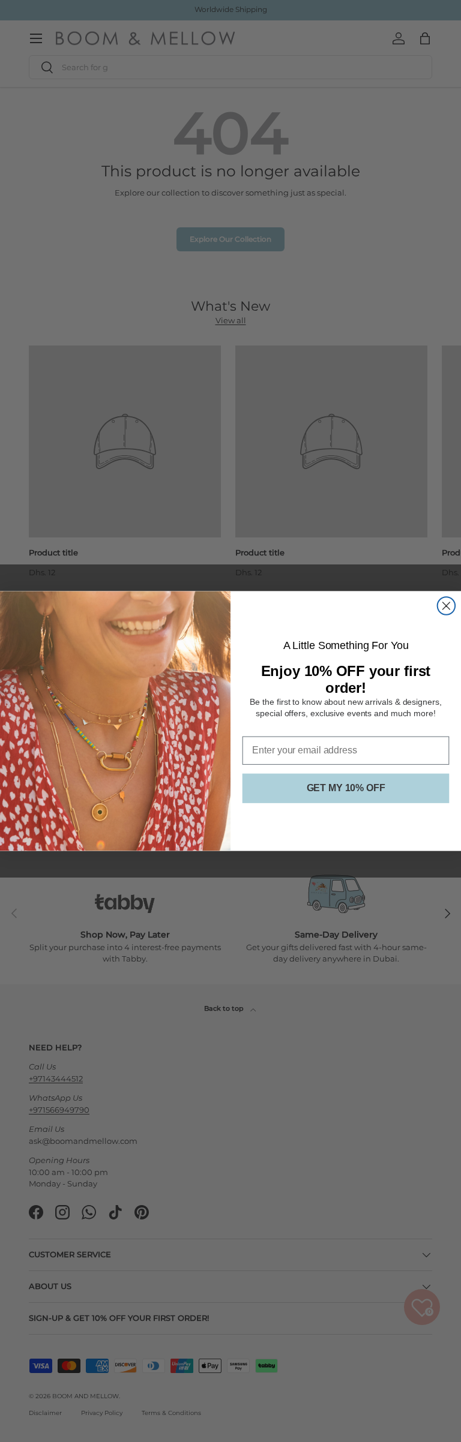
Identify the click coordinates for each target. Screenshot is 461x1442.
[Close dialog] (447, 606)
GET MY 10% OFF (346, 788)
